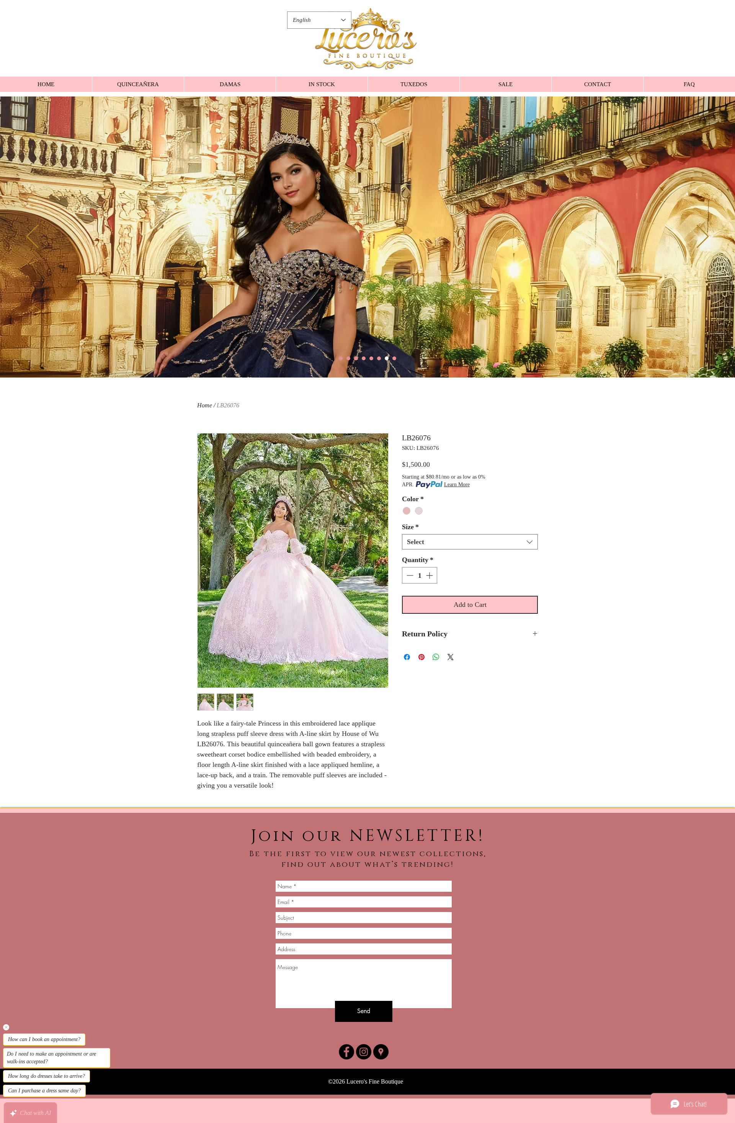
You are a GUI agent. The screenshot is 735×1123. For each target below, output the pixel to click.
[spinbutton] (419, 575)
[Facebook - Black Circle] (346, 1051)
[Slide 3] (356, 358)
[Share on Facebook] (407, 657)
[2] (348, 358)
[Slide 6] (379, 358)
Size (410, 527)
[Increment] (430, 575)
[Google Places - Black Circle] (381, 1051)
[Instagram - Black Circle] (363, 1051)
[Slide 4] (364, 358)
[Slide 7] (387, 358)
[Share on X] (450, 657)
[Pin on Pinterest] (421, 657)
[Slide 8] (394, 358)
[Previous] (32, 237)
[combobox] (470, 541)
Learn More (457, 484)
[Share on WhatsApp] (436, 657)
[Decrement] (409, 575)
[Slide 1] (341, 358)
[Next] (703, 237)
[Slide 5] (371, 358)
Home (204, 405)
